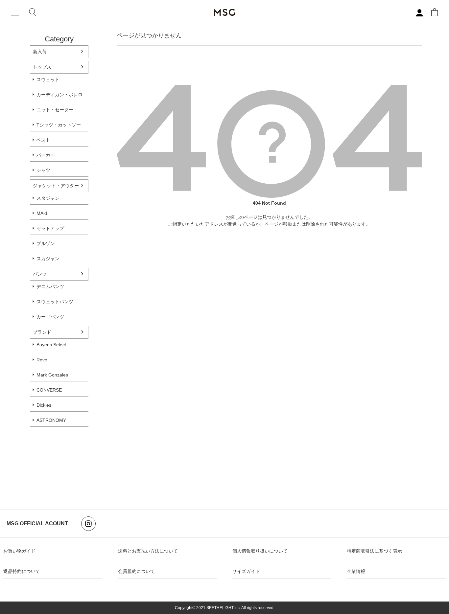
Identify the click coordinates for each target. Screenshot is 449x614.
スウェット (47, 79)
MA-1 (42, 213)
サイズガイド (246, 571)
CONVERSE (49, 390)
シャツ (43, 170)
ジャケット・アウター (56, 185)
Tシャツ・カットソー (58, 124)
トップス (42, 67)
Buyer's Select (51, 344)
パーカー (45, 155)
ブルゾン (45, 243)
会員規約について (136, 571)
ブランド (42, 332)
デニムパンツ (50, 286)
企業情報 (356, 571)
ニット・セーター (54, 109)
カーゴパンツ (50, 316)
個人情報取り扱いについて (260, 551)
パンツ (40, 274)
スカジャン (47, 258)
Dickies (43, 405)
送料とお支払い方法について (148, 551)
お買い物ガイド (19, 551)
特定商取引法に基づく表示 (374, 551)
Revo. (42, 359)
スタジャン (47, 198)
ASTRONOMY (51, 420)
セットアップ (50, 228)
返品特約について (21, 571)
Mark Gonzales (52, 374)
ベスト (43, 140)
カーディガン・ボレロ (59, 94)
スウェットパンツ (54, 301)
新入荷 (40, 51)
